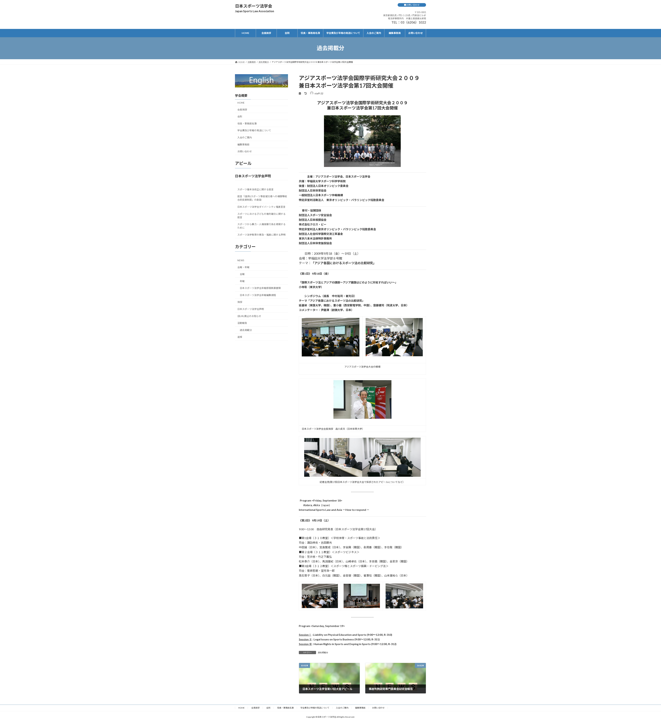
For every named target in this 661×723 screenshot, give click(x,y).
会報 (242, 274)
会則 (239, 116)
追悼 (239, 336)
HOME (241, 102)
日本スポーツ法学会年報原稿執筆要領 (260, 288)
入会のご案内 (244, 137)
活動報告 (242, 322)
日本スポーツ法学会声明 (250, 309)
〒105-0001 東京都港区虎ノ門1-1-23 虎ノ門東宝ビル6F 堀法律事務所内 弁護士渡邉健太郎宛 (404, 15)
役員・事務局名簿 (247, 123)
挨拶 (239, 301)
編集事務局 (243, 144)
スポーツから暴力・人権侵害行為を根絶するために (261, 226)
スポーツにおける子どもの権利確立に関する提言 (261, 215)
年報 (242, 280)
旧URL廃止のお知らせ (249, 315)
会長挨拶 (242, 109)
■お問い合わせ (412, 4)
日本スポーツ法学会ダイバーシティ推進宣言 (261, 206)
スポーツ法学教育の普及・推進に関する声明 (261, 234)
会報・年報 (243, 267)
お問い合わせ (244, 151)
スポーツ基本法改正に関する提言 (255, 189)
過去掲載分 (323, 652)
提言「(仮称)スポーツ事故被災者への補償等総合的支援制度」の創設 (262, 198)
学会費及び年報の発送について (254, 130)
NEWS (240, 260)
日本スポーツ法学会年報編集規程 (258, 294)
